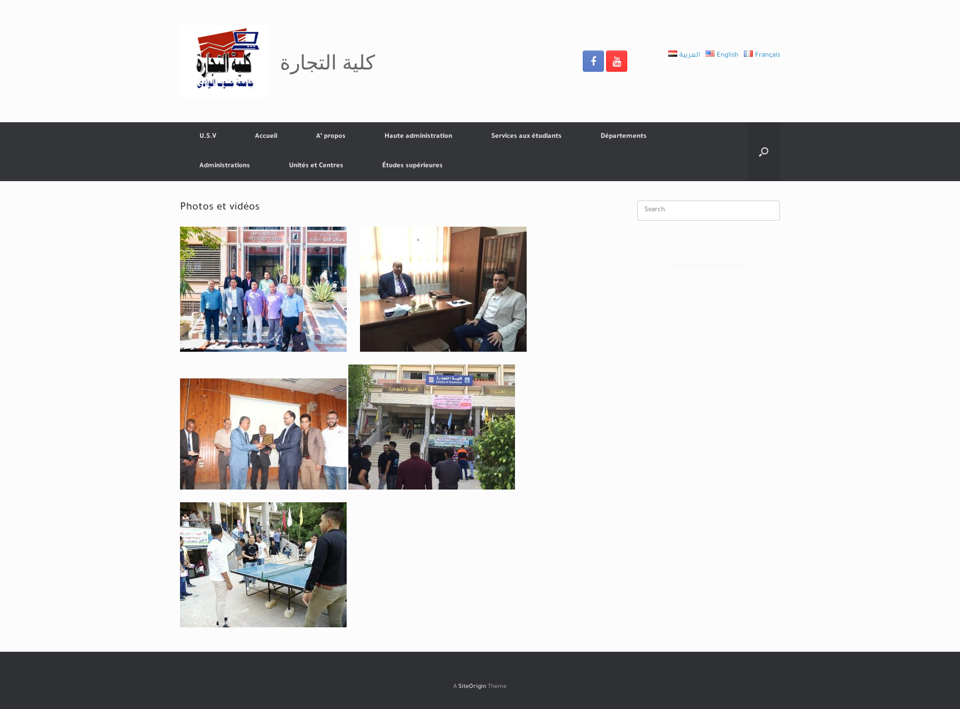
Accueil (266, 137)
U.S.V (207, 137)
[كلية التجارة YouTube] (616, 61)
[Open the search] (763, 151)
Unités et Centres (316, 166)
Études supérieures (412, 166)
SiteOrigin (472, 687)
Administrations (224, 166)
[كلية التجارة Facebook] (593, 61)
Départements (624, 137)
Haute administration (418, 137)
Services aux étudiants (526, 137)
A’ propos (331, 137)
